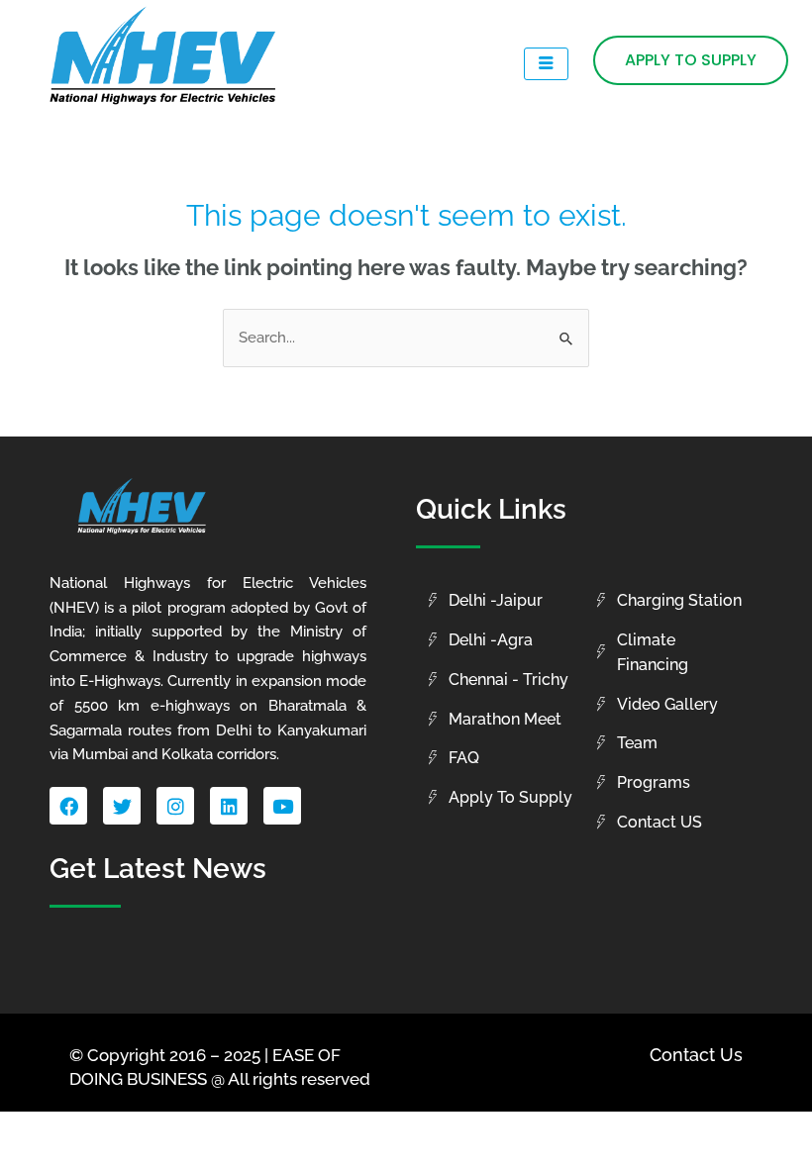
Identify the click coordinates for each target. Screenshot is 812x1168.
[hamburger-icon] (546, 64)
